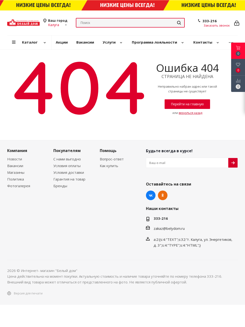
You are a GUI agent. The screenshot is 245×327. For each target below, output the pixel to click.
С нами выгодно (67, 159)
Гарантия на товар (69, 179)
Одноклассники (162, 195)
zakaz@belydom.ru (169, 228)
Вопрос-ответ (112, 159)
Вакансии (15, 165)
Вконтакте (151, 195)
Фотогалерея (18, 185)
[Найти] (179, 23)
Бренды (60, 185)
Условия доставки (68, 172)
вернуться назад (190, 113)
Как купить (109, 165)
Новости (14, 159)
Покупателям (67, 150)
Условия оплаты (67, 165)
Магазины (15, 172)
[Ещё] (231, 42)
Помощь (108, 150)
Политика (15, 179)
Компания (17, 150)
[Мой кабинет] (236, 23)
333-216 (209, 21)
